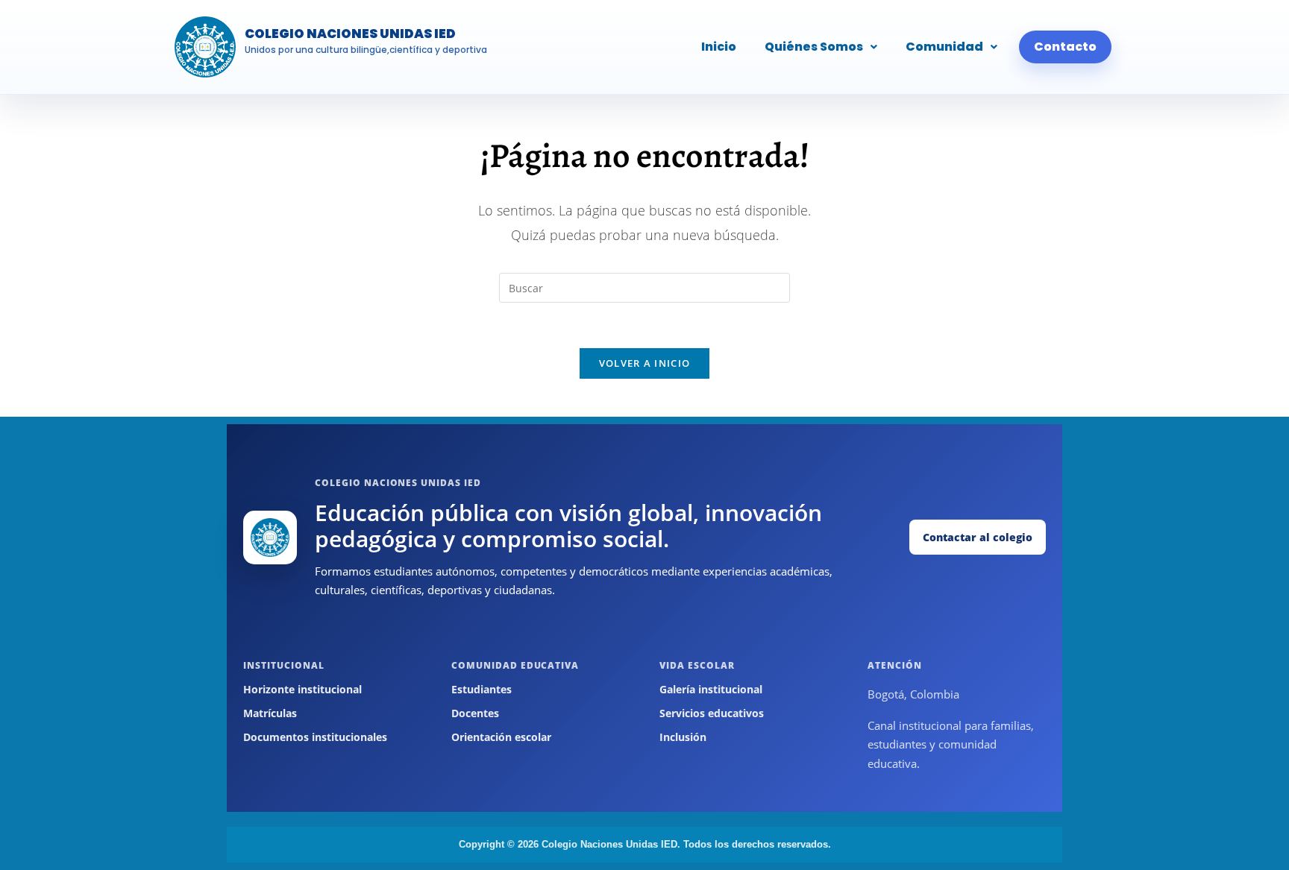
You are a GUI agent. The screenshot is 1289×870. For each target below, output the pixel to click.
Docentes (475, 713)
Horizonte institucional (302, 689)
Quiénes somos (814, 46)
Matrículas (270, 713)
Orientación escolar (501, 737)
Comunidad (944, 46)
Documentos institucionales (315, 737)
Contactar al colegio (977, 537)
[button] (821, 47)
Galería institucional (710, 689)
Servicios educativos (711, 713)
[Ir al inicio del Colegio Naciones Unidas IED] (270, 537)
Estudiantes (481, 689)
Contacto (1065, 46)
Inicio (718, 46)
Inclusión (682, 737)
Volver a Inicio (645, 363)
